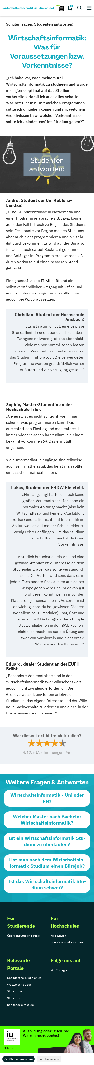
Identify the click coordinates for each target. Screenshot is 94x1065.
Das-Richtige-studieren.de (24, 978)
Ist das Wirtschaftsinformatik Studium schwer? (47, 884)
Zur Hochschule (49, 1059)
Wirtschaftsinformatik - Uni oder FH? (47, 798)
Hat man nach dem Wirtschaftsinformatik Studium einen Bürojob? (47, 862)
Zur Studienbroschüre (18, 1059)
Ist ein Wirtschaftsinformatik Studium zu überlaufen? (47, 841)
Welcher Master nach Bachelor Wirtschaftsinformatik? (47, 819)
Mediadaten (58, 935)
